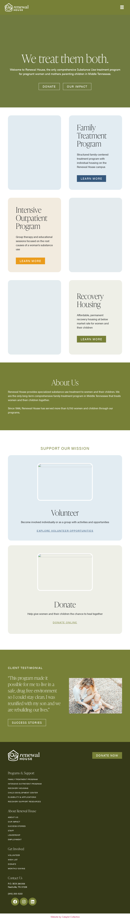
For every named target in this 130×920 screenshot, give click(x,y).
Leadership (14, 835)
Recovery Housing (18, 788)
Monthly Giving (16, 868)
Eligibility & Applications (22, 797)
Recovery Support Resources (24, 801)
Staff (11, 830)
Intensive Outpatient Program (25, 783)
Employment (15, 839)
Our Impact (14, 821)
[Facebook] (15, 902)
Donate (12, 864)
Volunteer (14, 855)
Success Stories (17, 826)
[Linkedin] (32, 902)
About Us (13, 817)
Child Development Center (23, 792)
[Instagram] (24, 902)
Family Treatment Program (23, 779)
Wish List (13, 859)
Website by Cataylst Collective (65, 916)
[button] (122, 7)
